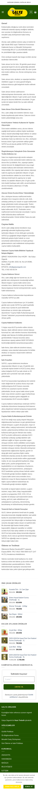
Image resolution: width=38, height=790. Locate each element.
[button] (3, 12)
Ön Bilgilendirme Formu (10, 735)
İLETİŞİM (5, 771)
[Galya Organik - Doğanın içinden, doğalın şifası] (17, 12)
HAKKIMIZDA (7, 759)
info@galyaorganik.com (17, 267)
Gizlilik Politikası (7, 731)
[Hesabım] (31, 12)
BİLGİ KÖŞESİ (7, 767)
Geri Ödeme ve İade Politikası (12, 743)
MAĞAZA (5, 763)
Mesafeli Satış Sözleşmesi (11, 739)
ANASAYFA (6, 755)
